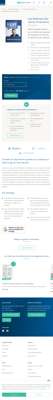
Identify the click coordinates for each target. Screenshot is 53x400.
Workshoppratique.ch (7, 373)
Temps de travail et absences (29, 9)
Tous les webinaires (33, 349)
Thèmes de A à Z (32, 345)
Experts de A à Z (32, 356)
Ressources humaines (13, 9)
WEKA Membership (7, 366)
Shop (3, 9)
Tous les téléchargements (34, 352)
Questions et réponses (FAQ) (35, 366)
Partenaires (5, 349)
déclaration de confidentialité (38, 389)
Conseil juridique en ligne (34, 376)
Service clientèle (32, 373)
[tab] (14, 148)
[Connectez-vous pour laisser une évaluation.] (32, 25)
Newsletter (5, 356)
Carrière (4, 352)
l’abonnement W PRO (34, 77)
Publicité (30, 369)
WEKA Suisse (5, 345)
